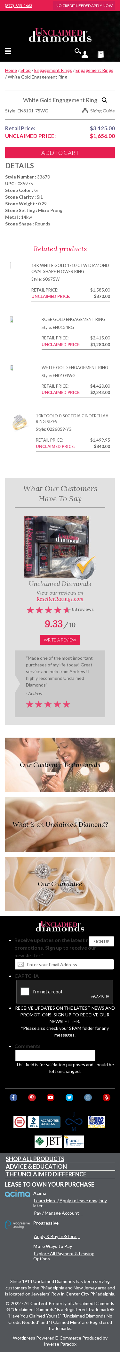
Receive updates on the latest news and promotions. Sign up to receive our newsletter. (61, 947)
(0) (104, 54)
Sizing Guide (102, 110)
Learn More (45, 1200)
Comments (27, 1046)
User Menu (84, 54)
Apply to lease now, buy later (70, 1203)
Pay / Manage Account (56, 1213)
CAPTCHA (26, 976)
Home (11, 70)
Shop (25, 70)
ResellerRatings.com (60, 599)
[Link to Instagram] (88, 1097)
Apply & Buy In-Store (55, 1236)
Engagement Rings (53, 70)
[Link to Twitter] (69, 1097)
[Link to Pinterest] (32, 1097)
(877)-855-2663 (18, 6)
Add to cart (60, 152)
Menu (9, 51)
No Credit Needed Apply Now (84, 5)
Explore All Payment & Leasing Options (63, 1256)
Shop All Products (35, 1158)
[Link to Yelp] (106, 1097)
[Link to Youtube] (50, 1097)
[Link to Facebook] (13, 1097)
